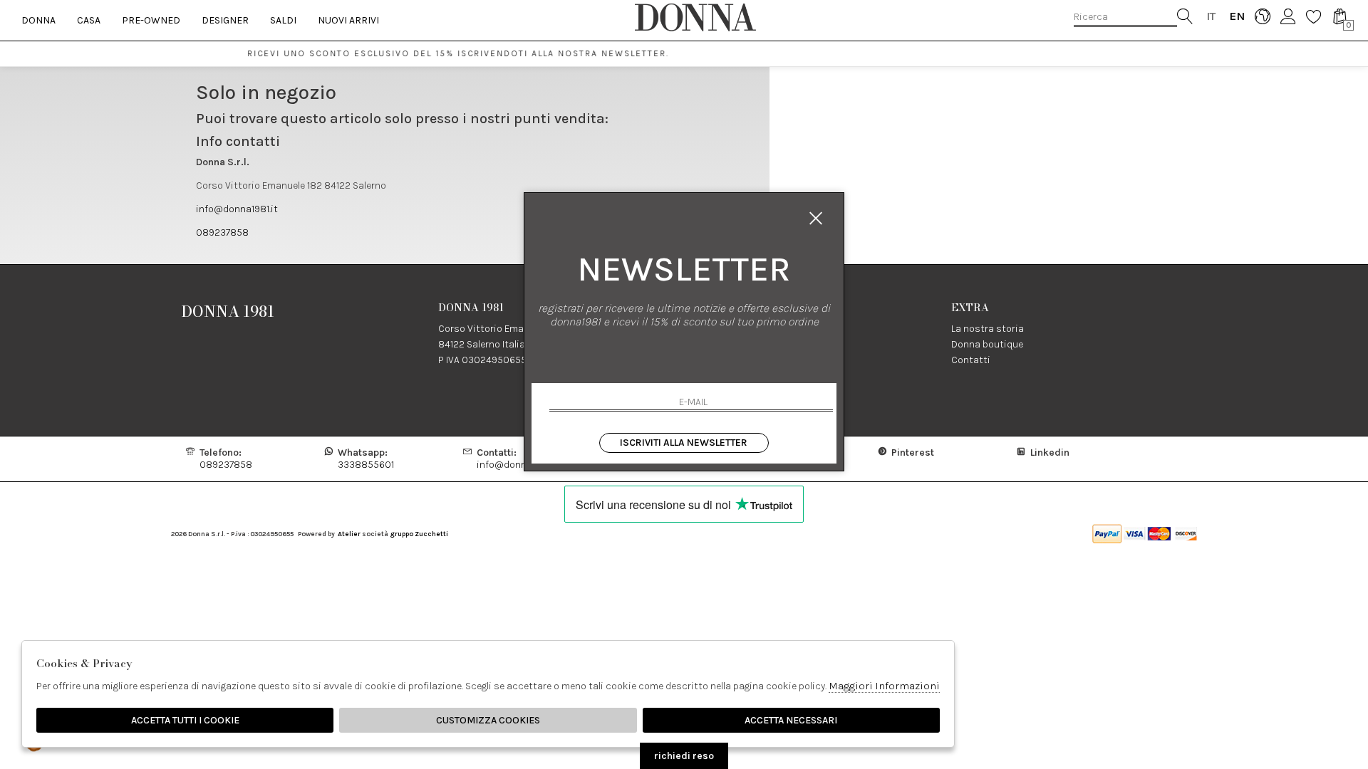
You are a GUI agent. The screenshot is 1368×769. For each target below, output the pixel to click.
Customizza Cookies (488, 720)
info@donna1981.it (237, 209)
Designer (225, 20)
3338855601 (366, 458)
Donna (38, 20)
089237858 (222, 232)
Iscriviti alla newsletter (683, 442)
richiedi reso (684, 756)
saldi (283, 20)
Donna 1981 (228, 311)
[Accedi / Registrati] (1287, 16)
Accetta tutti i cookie (185, 720)
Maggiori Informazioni (884, 685)
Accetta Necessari (791, 720)
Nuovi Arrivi (348, 20)
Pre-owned (151, 20)
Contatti (970, 360)
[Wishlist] (1313, 16)
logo (695, 17)
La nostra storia (987, 329)
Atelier (349, 534)
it (1211, 16)
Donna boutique (987, 344)
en (1236, 16)
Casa (88, 20)
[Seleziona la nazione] (1262, 16)
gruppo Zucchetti (419, 534)
